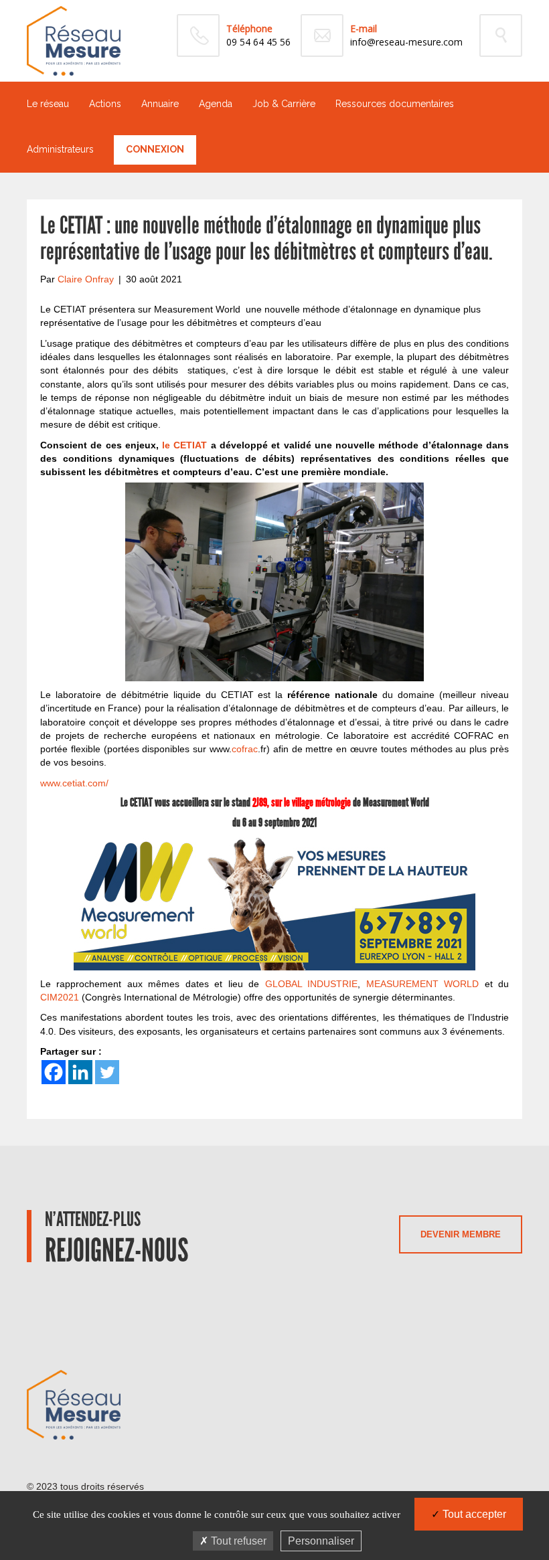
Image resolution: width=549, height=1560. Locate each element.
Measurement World (396, 802)
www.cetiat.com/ (75, 783)
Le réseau (48, 103)
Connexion (155, 149)
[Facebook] (54, 1072)
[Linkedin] (80, 1072)
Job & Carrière (283, 103)
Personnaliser (321, 1541)
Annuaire (160, 103)
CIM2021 (59, 997)
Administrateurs (60, 149)
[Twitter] (107, 1072)
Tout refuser (237, 1541)
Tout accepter (473, 1514)
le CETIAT (184, 445)
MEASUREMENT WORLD (422, 983)
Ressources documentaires (394, 103)
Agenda (215, 103)
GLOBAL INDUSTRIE (311, 983)
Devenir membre (460, 1234)
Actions (105, 103)
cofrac (245, 749)
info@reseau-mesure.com (406, 41)
